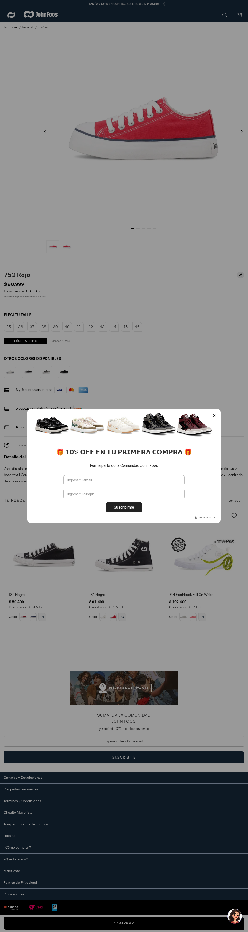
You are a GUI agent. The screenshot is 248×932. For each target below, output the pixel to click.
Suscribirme (124, 507)
